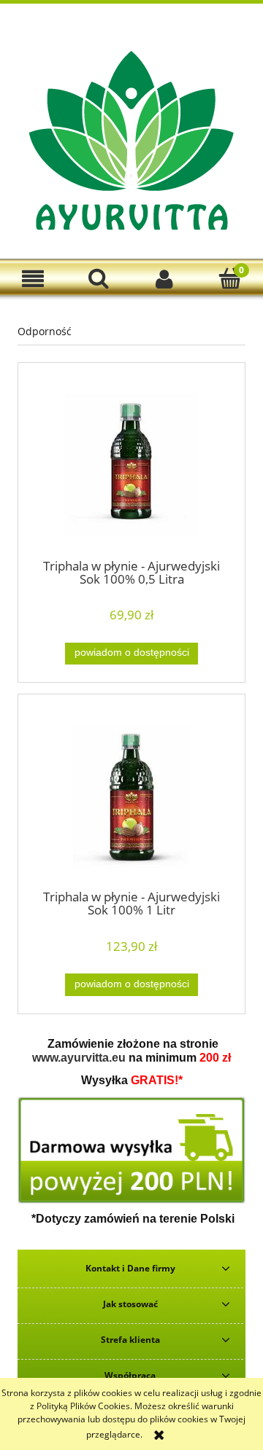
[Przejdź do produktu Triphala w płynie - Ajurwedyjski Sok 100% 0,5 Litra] (131, 465)
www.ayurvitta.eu (79, 1057)
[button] (33, 278)
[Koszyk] (230, 278)
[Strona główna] (131, 140)
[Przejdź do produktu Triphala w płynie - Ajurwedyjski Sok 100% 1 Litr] (131, 797)
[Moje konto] (164, 278)
